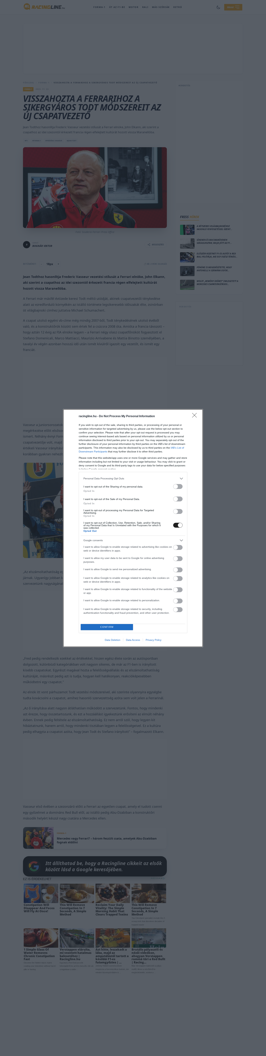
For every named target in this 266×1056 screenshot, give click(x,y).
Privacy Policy (153, 639)
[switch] (178, 486)
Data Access (133, 639)
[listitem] (133, 478)
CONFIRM (107, 627)
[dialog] (133, 528)
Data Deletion (112, 639)
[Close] (195, 416)
